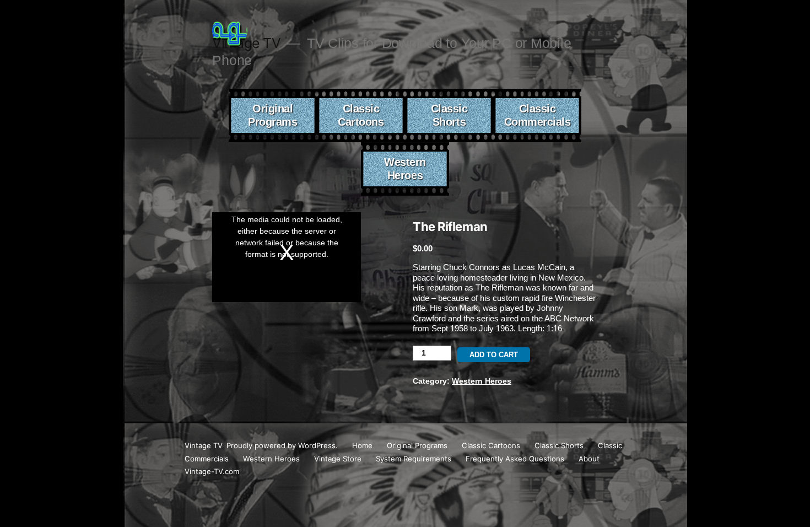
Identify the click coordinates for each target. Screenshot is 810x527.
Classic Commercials (537, 115)
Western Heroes (405, 168)
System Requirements (413, 458)
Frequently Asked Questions (515, 458)
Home (362, 445)
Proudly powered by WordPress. (283, 445)
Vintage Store (337, 458)
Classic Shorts (449, 115)
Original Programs (272, 115)
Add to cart (493, 355)
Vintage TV (203, 445)
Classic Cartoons (361, 115)
